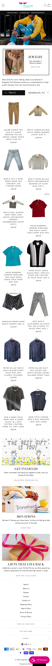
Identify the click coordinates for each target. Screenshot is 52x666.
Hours (26, 638)
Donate (26, 592)
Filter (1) (11, 92)
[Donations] (26, 499)
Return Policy (26, 608)
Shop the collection (26, 576)
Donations (26, 528)
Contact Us (26, 600)
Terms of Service (26, 612)
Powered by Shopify (26, 664)
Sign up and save (26, 624)
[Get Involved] (26, 451)
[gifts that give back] (26, 547)
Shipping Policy (26, 604)
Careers (26, 596)
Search (26, 584)
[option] (26, 13)
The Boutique (26, 631)
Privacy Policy (26, 616)
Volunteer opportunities (26, 480)
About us (26, 588)
